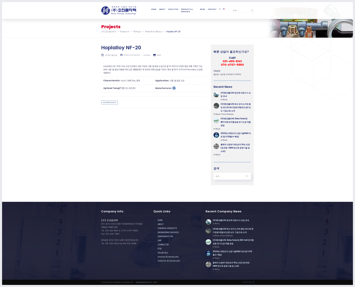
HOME (153, 9)
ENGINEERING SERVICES (168, 232)
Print (159, 55)
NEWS (202, 9)
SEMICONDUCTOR (165, 236)
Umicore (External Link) (168, 257)
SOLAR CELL (163, 253)
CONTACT (212, 9)
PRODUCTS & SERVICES (187, 10)
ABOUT (162, 9)
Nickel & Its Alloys (132, 55)
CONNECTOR (163, 245)
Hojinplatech (109, 102)
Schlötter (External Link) (169, 261)
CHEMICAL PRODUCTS (167, 228)
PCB (159, 249)
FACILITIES (173, 9)
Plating (147, 55)
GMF (160, 240)
